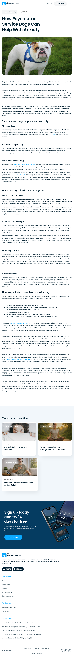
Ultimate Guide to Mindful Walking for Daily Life (17, 638)
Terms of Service (37, 653)
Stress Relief (6, 585)
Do (49, 344)
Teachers (5, 588)
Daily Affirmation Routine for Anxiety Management (18, 630)
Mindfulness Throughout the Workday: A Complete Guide (21, 627)
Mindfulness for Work (9, 607)
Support (36, 648)
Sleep (4, 581)
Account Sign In (7, 592)
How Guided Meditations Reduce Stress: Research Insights (21, 634)
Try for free (60, 3)
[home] (10, 3)
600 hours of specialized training (18, 359)
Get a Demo (6, 611)
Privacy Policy (45, 648)
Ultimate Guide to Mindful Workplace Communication (19, 623)
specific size (21, 175)
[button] (70, 3)
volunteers (52, 134)
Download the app (8, 596)
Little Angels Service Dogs (20, 323)
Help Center (27, 648)
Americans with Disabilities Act (24, 164)
